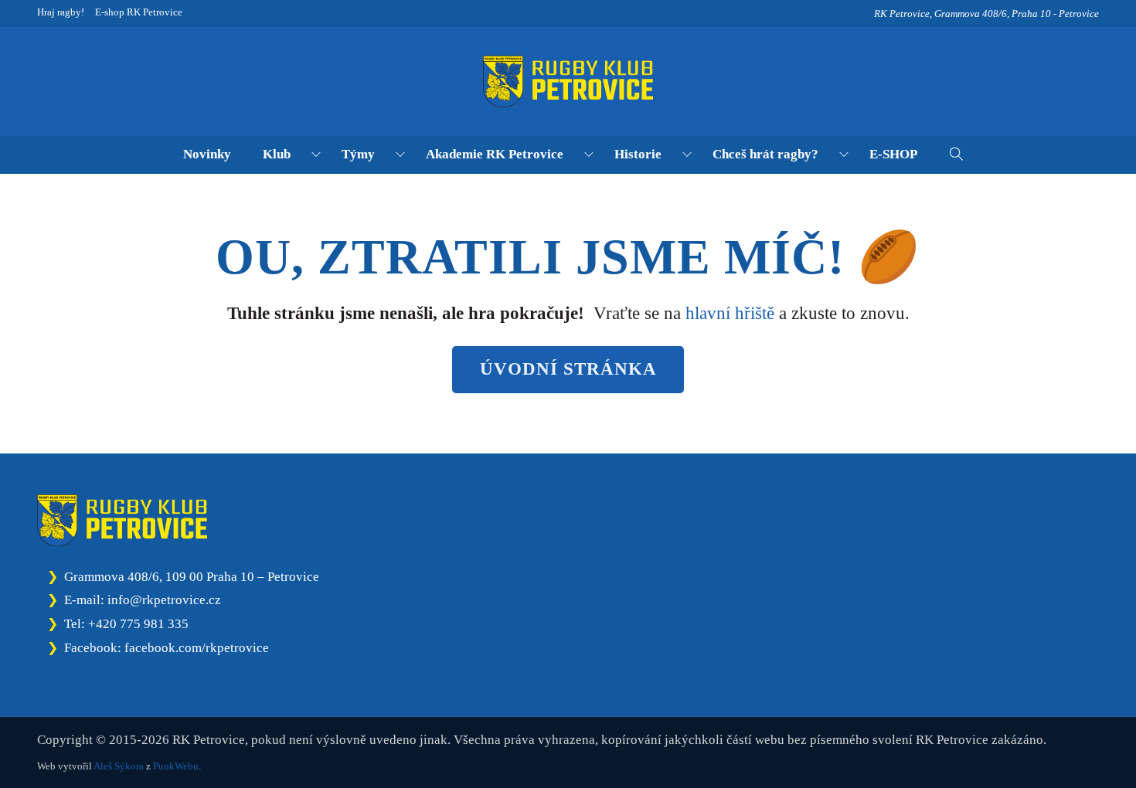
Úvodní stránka (568, 369)
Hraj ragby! (60, 12)
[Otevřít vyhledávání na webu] (956, 154)
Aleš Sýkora (119, 766)
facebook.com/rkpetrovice (196, 647)
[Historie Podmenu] (687, 154)
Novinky (207, 153)
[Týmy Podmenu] (400, 154)
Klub (277, 153)
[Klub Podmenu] (316, 154)
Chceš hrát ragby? (765, 153)
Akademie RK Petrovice (494, 153)
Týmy (358, 153)
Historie (638, 153)
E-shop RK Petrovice (138, 12)
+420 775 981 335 (138, 623)
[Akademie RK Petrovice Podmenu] (589, 154)
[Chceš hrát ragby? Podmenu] (844, 154)
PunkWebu (176, 766)
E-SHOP (893, 153)
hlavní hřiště (729, 313)
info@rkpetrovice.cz (164, 599)
